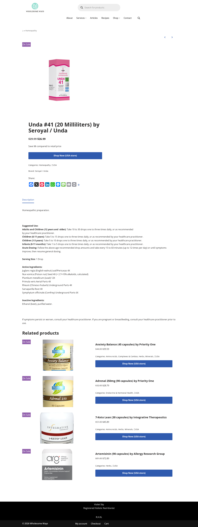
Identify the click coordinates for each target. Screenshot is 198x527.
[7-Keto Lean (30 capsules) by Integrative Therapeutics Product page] (57, 428)
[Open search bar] (139, 18)
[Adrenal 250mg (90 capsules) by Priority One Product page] (57, 391)
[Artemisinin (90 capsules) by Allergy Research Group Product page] (57, 464)
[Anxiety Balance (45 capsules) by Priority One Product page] (57, 355)
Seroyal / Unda (41, 171)
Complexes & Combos (128, 356)
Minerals (149, 356)
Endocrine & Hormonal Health (119, 393)
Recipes (105, 17)
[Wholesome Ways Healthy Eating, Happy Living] (35, 7)
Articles (94, 17)
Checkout (96, 523)
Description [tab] (28, 199)
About (69, 17)
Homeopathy (31, 30)
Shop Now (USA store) (65, 155)
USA (54, 165)
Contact (128, 17)
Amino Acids (111, 356)
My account (81, 523)
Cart (106, 523)
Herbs (141, 356)
